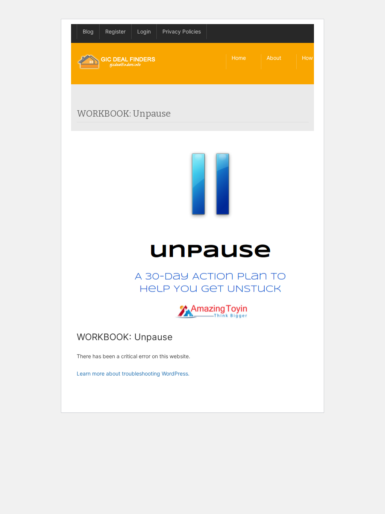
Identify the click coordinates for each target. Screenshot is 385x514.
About (274, 58)
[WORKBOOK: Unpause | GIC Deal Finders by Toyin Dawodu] (116, 62)
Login (144, 31)
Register (115, 31)
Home (239, 58)
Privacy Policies (181, 31)
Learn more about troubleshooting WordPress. (133, 373)
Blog (88, 31)
